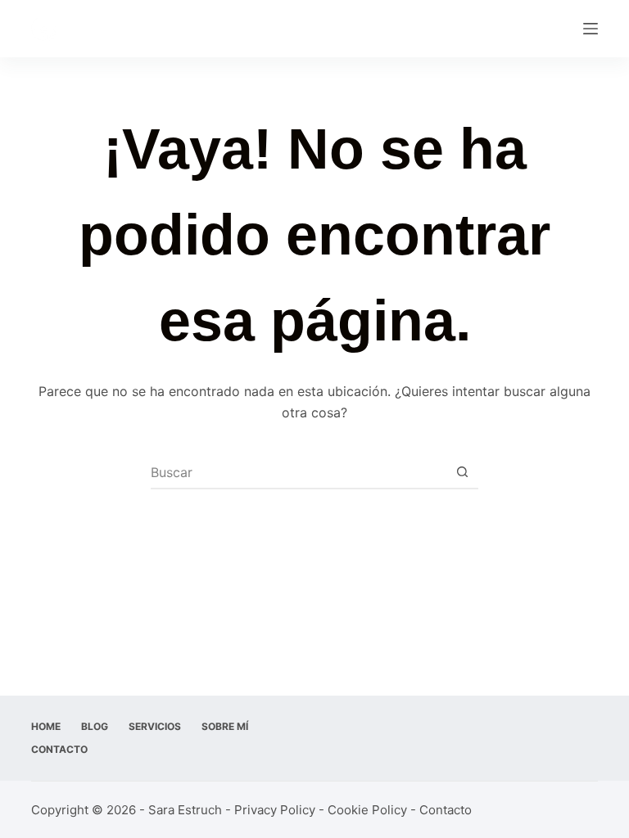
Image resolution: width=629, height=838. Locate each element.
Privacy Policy (274, 810)
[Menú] (590, 28)
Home (46, 726)
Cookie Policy (367, 810)
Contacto (59, 749)
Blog (94, 726)
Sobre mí (224, 726)
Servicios (155, 726)
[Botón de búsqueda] (462, 472)
